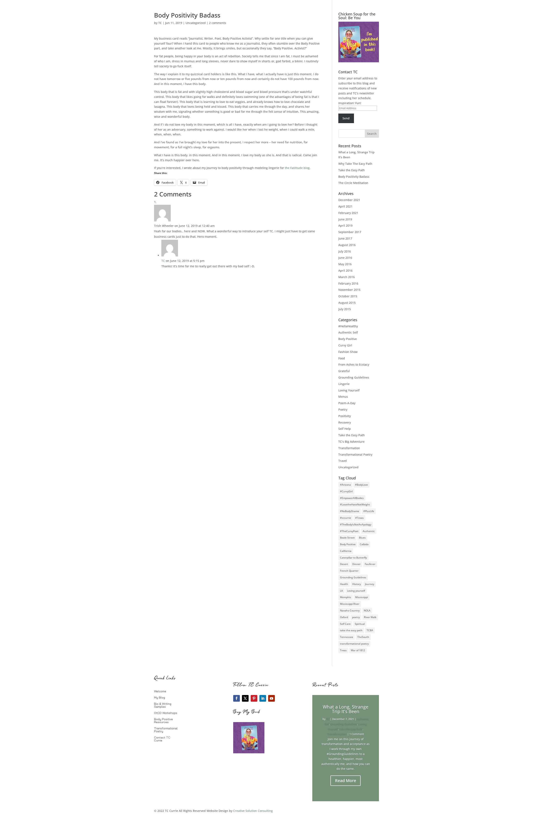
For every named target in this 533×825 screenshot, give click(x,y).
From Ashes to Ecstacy (353, 364)
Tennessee (346, 637)
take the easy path (351, 630)
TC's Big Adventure (351, 442)
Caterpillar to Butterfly (353, 557)
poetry (356, 617)
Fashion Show (347, 352)
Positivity (344, 416)
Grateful (344, 371)
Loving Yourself (349, 390)
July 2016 (344, 251)
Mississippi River (349, 604)
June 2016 (345, 258)
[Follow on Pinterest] (254, 698)
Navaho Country (350, 610)
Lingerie (344, 384)
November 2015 (349, 290)
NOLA (367, 610)
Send (346, 118)
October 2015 (347, 296)
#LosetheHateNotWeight (355, 504)
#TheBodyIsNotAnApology (355, 524)
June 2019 (345, 219)
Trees (343, 650)
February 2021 (348, 213)
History (356, 584)
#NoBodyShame (349, 511)
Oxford (344, 617)
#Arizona (345, 484)
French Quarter (349, 570)
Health (344, 584)
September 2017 (349, 232)
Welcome (160, 691)
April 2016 (345, 270)
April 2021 (345, 206)
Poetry (342, 409)
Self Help (344, 429)
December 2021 (349, 200)
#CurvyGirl (346, 491)
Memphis (345, 597)
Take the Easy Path (351, 170)
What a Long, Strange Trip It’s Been (345, 709)
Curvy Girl (345, 345)
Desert (344, 564)
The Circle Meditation (353, 183)
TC (160, 23)
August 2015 (347, 303)
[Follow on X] (245, 698)
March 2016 (346, 277)
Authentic (369, 531)
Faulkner (370, 564)
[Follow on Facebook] (236, 698)
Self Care (345, 624)
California (345, 551)
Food (341, 358)
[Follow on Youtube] (271, 698)
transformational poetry (354, 643)
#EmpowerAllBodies (352, 498)
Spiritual (360, 624)
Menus (343, 397)
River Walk (370, 617)
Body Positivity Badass (353, 177)
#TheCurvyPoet (349, 531)
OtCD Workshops (165, 713)
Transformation (349, 448)
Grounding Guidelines (353, 377)
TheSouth (363, 637)
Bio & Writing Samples (162, 705)
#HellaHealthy (348, 326)
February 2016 (348, 283)
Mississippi (361, 597)
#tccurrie (345, 518)
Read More (345, 780)
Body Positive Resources (163, 721)
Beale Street (347, 537)
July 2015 (344, 309)
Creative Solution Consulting (253, 811)
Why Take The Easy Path (355, 164)
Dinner (356, 564)
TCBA (370, 630)
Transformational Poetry (355, 454)
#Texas (359, 518)
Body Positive (347, 339)
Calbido (364, 544)
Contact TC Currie (162, 739)
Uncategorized (196, 23)
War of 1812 (358, 650)
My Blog (159, 697)
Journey (369, 584)
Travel (342, 461)
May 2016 (345, 264)
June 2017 (345, 238)
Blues (362, 537)
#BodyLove (361, 484)
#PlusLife (368, 511)
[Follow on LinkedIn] (262, 698)
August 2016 (347, 245)
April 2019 (345, 226)
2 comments (217, 23)
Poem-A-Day (346, 403)
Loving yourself (356, 590)
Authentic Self (348, 332)
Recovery (344, 422)
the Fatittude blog (297, 168)
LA (341, 590)
